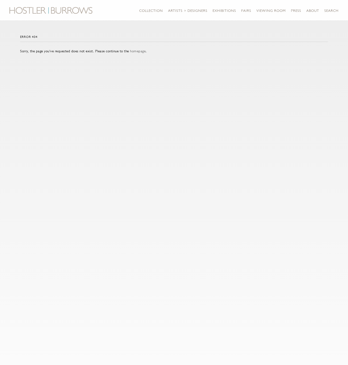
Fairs (246, 11)
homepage (138, 51)
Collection (151, 11)
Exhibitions (224, 11)
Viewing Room (271, 11)
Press (296, 11)
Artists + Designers (187, 11)
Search (331, 11)
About (312, 11)
